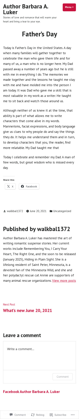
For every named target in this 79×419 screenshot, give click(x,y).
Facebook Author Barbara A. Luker (31, 391)
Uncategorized (62, 211)
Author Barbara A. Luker (25, 9)
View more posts (64, 280)
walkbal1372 (15, 211)
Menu (70, 7)
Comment (63, 376)
